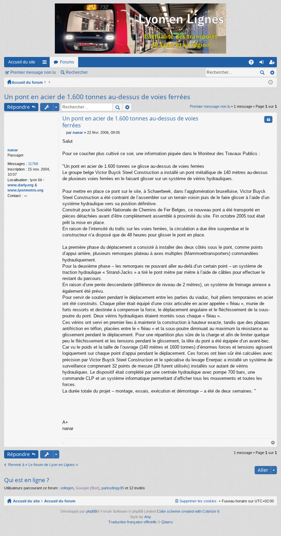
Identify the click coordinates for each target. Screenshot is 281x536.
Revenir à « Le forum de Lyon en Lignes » (43, 465)
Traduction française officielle (132, 522)
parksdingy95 (112, 488)
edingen (67, 488)
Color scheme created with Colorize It (188, 511)
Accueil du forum (27, 82)
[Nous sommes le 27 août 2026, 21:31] (270, 82)
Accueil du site (21, 62)
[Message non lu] (64, 132)
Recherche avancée (272, 72)
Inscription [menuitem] (273, 63)
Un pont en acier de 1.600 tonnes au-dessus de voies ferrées (97, 96)
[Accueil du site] (140, 28)
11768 (33, 164)
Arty (147, 517)
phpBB (91, 511)
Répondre (18, 107)
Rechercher (77, 72)
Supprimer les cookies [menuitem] (198, 501)
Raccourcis (46, 63)
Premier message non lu (33, 72)
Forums (67, 62)
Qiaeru (167, 522)
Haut (273, 443)
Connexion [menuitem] (263, 63)
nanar (13, 150)
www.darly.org (21, 185)
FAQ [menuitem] (253, 63)
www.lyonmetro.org (26, 190)
